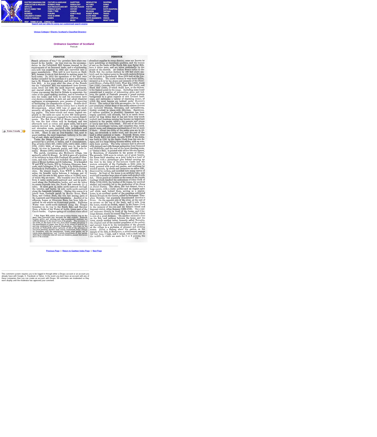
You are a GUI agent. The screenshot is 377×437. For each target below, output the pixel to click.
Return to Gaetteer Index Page (76, 251)
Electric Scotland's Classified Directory (68, 32)
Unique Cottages (41, 32)
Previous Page (52, 251)
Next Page (97, 251)
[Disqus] (45, 320)
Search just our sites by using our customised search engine (59, 24)
